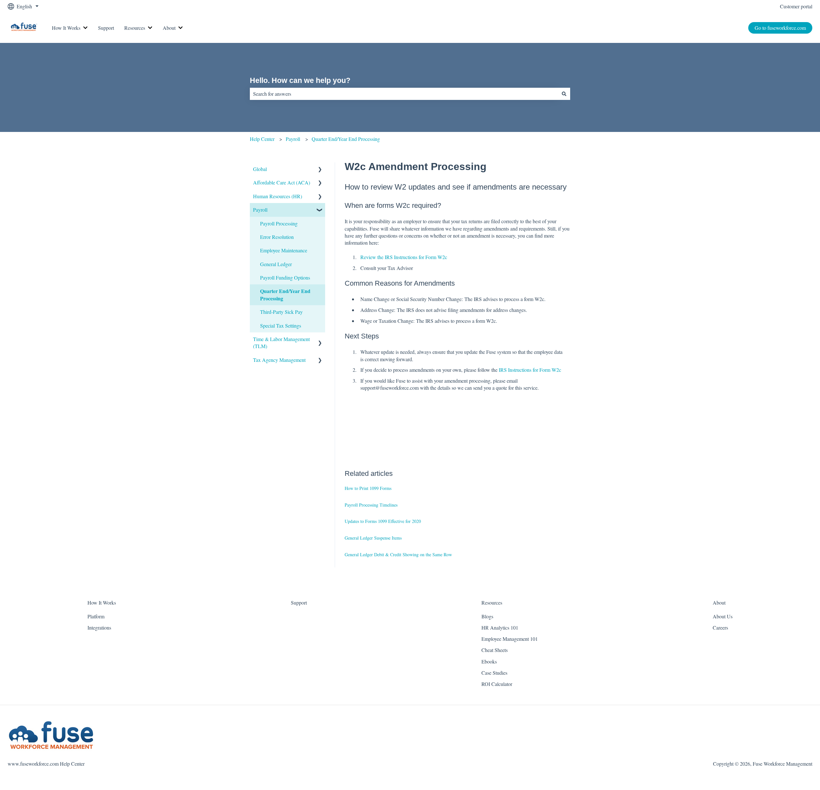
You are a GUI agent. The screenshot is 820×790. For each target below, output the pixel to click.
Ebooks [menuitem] (489, 661)
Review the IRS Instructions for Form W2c (403, 257)
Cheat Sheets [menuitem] (494, 650)
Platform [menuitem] (95, 616)
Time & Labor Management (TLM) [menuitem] (281, 342)
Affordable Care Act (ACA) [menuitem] (281, 182)
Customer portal (796, 6)
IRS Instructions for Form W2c (530, 369)
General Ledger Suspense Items (373, 538)
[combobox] (404, 94)
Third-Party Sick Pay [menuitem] (281, 311)
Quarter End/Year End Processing (346, 138)
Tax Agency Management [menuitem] (279, 359)
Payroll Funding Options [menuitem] (285, 277)
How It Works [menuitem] (101, 602)
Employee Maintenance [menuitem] (283, 250)
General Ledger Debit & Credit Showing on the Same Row (398, 554)
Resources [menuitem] (491, 602)
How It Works (66, 27)
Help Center (262, 138)
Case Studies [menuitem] (494, 672)
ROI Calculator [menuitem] (496, 683)
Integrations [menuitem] (99, 627)
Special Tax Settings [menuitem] (280, 325)
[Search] (564, 94)
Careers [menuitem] (720, 627)
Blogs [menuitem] (487, 616)
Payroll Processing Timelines (371, 505)
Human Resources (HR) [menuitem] (277, 196)
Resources (134, 27)
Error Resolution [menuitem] (277, 236)
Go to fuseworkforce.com (780, 27)
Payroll (293, 138)
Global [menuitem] (260, 169)
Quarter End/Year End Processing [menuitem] (285, 294)
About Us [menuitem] (723, 616)
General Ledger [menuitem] (276, 264)
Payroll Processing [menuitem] (279, 223)
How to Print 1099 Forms (368, 488)
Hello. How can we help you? (300, 80)
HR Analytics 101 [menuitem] (499, 627)
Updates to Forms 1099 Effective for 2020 (383, 521)
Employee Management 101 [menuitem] (509, 638)
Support (106, 27)
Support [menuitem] (299, 602)
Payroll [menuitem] (260, 209)
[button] (320, 169)
